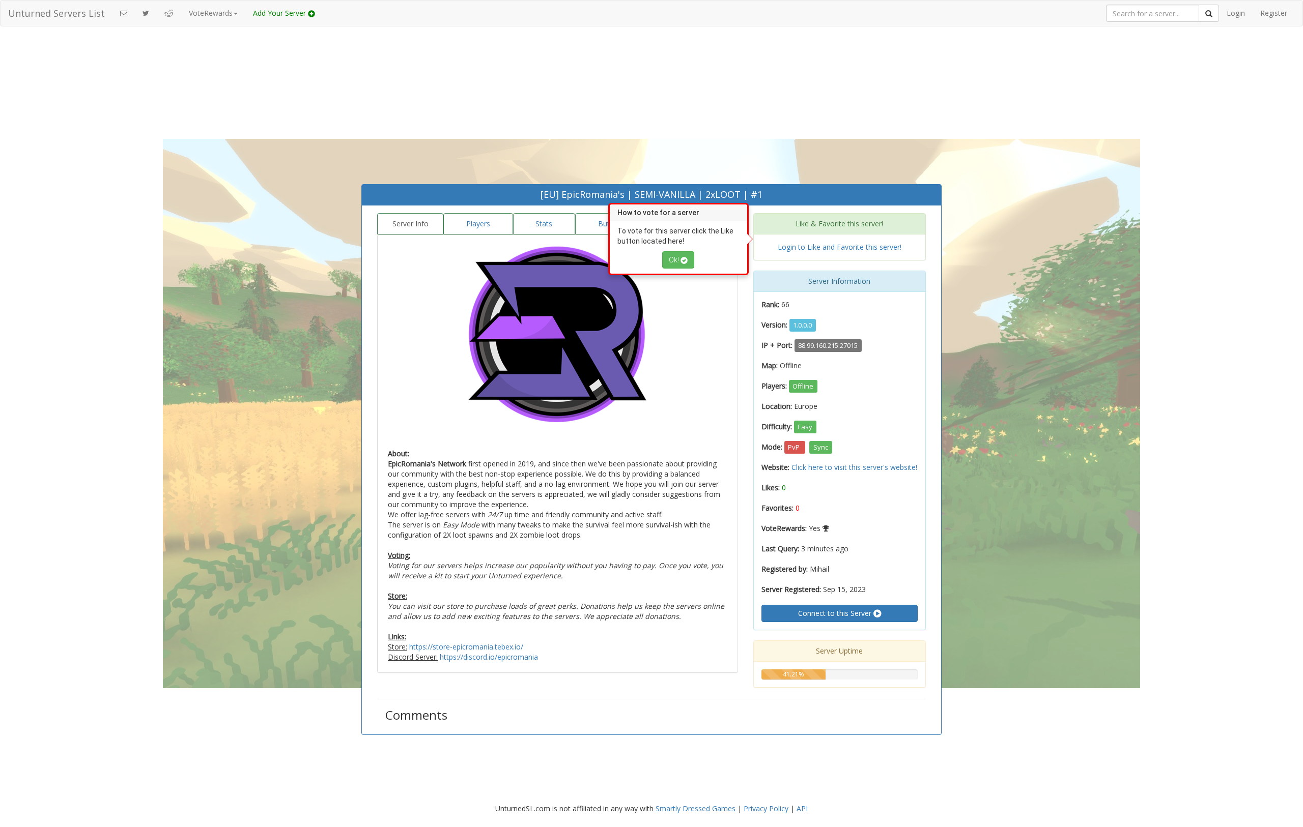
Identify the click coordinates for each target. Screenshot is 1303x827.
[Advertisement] (651, 108)
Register (1273, 13)
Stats (543, 223)
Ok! (675, 260)
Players (478, 223)
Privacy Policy (766, 808)
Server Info (410, 223)
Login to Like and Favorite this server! (839, 247)
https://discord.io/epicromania (489, 657)
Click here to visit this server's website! (854, 467)
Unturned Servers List (56, 13)
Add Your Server (280, 13)
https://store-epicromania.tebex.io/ (466, 647)
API (802, 808)
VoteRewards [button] (211, 13)
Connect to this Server (835, 613)
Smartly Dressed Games (695, 808)
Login (1236, 13)
